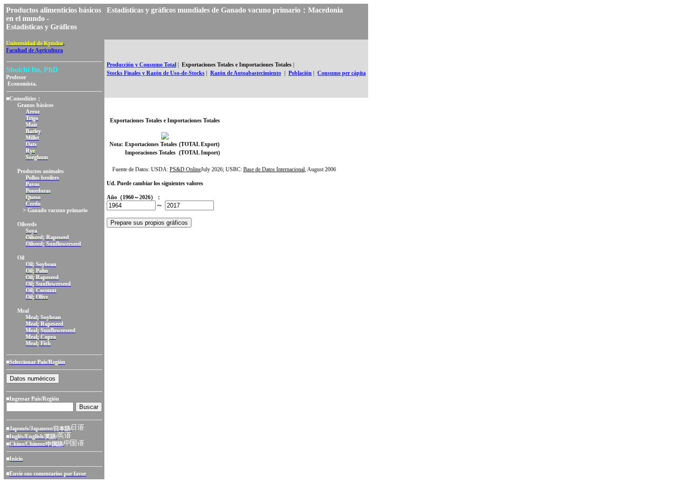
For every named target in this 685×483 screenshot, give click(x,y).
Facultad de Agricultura (34, 50)
